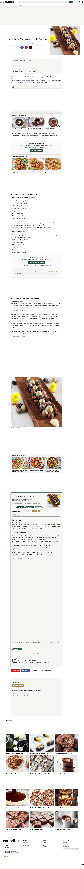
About (58, 5)
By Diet (38, 5)
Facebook (26, 670)
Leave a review (18, 685)
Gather (53, 5)
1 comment (19, 66)
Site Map (45, 846)
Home (2, 5)
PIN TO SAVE (20, 507)
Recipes (32, 5)
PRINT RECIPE (30, 507)
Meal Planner (24, 5)
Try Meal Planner (52, 271)
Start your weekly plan (36, 150)
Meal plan (39, 507)
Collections (26, 845)
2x (36, 511)
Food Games (45, 5)
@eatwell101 (24, 662)
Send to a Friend (46, 670)
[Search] (71, 2)
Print (35, 670)
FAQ (44, 845)
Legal (64, 845)
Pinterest (16, 670)
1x (33, 511)
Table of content (15, 111)
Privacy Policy (66, 846)
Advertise (65, 842)
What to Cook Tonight (12, 5)
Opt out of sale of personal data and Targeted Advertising (71, 848)
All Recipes (25, 842)
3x (39, 511)
